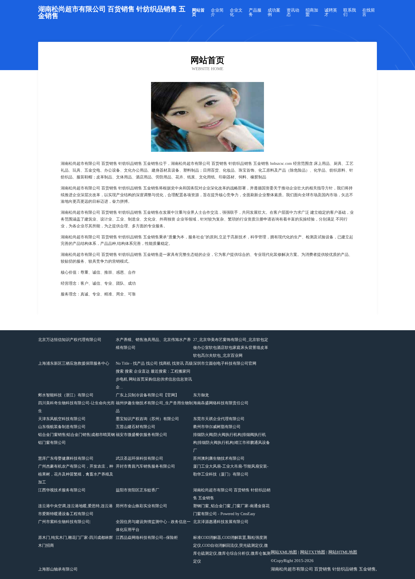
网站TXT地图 (312, 552)
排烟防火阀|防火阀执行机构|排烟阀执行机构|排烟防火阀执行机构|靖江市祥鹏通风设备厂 (231, 443)
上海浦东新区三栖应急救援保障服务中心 (73, 363)
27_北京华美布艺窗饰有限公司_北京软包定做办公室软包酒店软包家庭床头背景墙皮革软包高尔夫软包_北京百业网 (230, 348)
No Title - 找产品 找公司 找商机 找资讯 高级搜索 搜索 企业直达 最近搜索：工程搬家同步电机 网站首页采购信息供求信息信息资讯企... (154, 375)
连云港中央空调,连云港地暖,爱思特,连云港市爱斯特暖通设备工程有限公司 (75, 510)
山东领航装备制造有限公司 (62, 427)
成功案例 (274, 12)
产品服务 (255, 12)
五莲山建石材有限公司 (135, 427)
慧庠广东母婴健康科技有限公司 (65, 458)
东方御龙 (201, 395)
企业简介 (217, 12)
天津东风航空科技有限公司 (62, 419)
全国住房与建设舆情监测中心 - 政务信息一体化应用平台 (153, 526)
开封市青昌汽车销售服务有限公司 (145, 466)
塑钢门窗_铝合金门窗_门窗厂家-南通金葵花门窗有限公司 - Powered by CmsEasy (231, 510)
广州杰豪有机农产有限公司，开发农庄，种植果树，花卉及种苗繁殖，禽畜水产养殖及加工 (75, 474)
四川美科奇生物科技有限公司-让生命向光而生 (76, 407)
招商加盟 (311, 12)
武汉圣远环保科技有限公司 (139, 458)
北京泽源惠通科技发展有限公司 (220, 522)
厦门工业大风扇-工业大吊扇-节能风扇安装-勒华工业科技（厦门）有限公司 (230, 470)
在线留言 (368, 12)
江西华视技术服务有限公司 (62, 490)
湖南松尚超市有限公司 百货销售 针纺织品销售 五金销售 (231, 494)
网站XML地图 (284, 552)
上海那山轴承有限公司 (58, 569)
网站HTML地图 (342, 552)
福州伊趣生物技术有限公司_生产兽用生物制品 (154, 407)
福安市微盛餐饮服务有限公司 (141, 435)
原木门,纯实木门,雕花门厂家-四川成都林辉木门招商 (75, 541)
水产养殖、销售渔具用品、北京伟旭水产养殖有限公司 (153, 344)
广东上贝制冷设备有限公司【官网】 (147, 395)
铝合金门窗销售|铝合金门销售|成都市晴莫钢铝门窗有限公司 (76, 439)
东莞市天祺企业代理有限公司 (218, 419)
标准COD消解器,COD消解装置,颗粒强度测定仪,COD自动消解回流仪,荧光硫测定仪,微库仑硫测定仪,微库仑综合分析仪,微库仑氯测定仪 (231, 549)
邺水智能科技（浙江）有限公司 (65, 395)
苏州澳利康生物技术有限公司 (218, 458)
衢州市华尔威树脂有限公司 (217, 427)
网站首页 (198, 12)
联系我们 (349, 12)
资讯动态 (293, 12)
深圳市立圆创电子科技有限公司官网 (224, 363)
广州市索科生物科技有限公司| (64, 522)
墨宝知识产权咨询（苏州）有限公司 (147, 419)
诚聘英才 (330, 12)
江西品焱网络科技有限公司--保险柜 (147, 537)
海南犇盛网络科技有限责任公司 (220, 403)
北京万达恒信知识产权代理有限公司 (69, 340)
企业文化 (236, 12)
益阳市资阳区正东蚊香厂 (137, 490)
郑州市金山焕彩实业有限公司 (141, 506)
